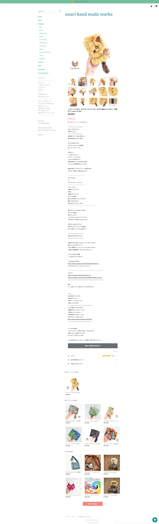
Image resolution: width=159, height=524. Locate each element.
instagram (41, 69)
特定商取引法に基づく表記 (84, 516)
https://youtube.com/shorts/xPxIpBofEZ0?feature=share (85, 277)
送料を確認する (84, 122)
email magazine (43, 73)
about (40, 20)
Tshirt (41, 55)
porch (41, 30)
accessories (43, 39)
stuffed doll (42, 33)
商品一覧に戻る (93, 504)
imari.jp (40, 134)
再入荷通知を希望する (93, 346)
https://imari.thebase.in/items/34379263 (80, 319)
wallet (41, 36)
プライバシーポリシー (71, 516)
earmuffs (42, 58)
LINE (39, 65)
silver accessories (44, 52)
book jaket (42, 46)
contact (40, 62)
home (40, 16)
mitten (41, 49)
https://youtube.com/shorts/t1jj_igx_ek (79, 275)
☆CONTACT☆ (42, 94)
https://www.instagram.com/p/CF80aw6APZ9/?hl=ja (83, 263)
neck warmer (43, 42)
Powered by (90, 522)
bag (40, 27)
